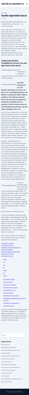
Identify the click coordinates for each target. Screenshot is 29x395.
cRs (4, 265)
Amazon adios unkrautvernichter (10, 356)
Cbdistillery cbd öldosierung (11, 303)
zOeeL (5, 276)
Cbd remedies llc (8, 282)
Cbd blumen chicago (9, 279)
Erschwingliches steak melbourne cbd (11, 379)
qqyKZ (5, 270)
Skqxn (5, 259)
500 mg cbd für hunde (7, 254)
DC (4, 267)
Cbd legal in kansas (8, 306)
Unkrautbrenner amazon (8, 359)
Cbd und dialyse (5, 353)
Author (3, 18)
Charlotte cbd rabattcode (8, 370)
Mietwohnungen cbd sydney (11, 295)
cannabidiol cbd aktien (7, 243)
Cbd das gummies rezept (10, 287)
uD (4, 262)
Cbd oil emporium (8, 293)
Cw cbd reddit (5, 376)
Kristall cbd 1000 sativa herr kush (10, 350)
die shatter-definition (7, 249)
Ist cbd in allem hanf (6, 373)
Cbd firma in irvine (6, 361)
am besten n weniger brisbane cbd (11, 247)
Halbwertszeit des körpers (8, 364)
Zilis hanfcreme (5, 344)
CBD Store (4, 13)
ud (4, 273)
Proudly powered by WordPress (14, 391)
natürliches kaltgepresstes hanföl (10, 252)
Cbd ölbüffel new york (9, 290)
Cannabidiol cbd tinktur (9, 285)
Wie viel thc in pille (6, 381)
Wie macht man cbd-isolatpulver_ (10, 367)
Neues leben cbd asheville (8, 347)
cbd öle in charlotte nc (12, 3)
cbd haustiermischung (7, 245)
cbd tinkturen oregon (7, 256)
